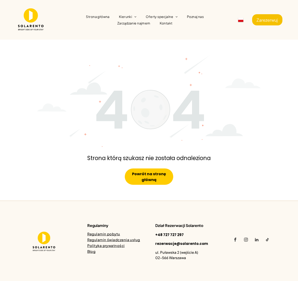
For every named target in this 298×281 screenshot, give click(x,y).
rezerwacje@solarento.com (181, 243)
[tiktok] (267, 240)
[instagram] (246, 240)
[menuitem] (97, 16)
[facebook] (235, 240)
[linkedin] (257, 240)
